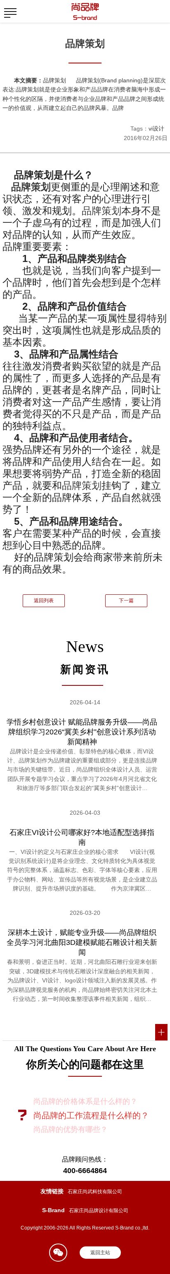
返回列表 (44, 600)
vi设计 (156, 128)
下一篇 (126, 600)
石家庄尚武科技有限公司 (95, 1192)
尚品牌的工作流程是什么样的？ (91, 1115)
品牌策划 (31, 186)
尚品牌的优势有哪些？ (70, 1129)
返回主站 (100, 1252)
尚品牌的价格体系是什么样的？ (85, 1101)
